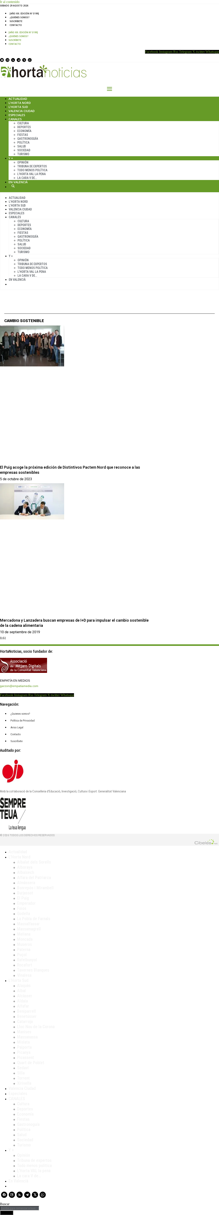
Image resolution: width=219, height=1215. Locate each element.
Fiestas (22, 134)
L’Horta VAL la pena (33, 1170)
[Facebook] (2, 60)
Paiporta (24, 1047)
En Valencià (18, 182)
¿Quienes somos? (20, 17)
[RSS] (13, 60)
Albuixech (25, 872)
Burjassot (25, 893)
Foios (21, 908)
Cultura (23, 123)
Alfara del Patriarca (34, 877)
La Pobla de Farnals (33, 918)
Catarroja (25, 1021)
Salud (21, 146)
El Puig (23, 898)
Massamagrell (29, 929)
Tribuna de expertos (32, 166)
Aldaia (22, 1001)
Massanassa (27, 1037)
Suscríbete (16, 21)
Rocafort (24, 965)
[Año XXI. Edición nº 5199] (24, 13)
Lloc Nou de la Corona (36, 1026)
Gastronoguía (27, 138)
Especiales (17, 115)
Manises (24, 1031)
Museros (24, 944)
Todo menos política (32, 170)
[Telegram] (19, 60)
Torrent (23, 1078)
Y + (11, 158)
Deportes (24, 127)
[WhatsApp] (30, 60)
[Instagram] (7, 60)
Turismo (23, 154)
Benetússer (27, 1016)
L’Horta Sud (18, 107)
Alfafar (23, 1006)
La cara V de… (27, 178)
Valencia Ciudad (22, 111)
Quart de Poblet (30, 1062)
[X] (24, 60)
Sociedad (23, 150)
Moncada (25, 939)
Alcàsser (24, 995)
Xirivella (24, 1083)
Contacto (16, 25)
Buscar (13, 186)
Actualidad (18, 99)
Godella (23, 913)
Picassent (25, 1057)
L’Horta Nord (20, 103)
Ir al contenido (9, 2)
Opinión (22, 162)
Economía (24, 131)
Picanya (23, 1052)
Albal (21, 990)
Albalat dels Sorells (34, 862)
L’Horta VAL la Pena (31, 174)
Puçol (22, 954)
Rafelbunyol (27, 959)
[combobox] (19, 1208)
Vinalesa (24, 975)
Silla (21, 1073)
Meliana (23, 934)
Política (23, 142)
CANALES (17, 1098)
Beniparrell (26, 1011)
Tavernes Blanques (33, 970)
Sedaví (23, 1067)
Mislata (23, 1042)
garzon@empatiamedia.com (19, 686)
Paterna (23, 949)
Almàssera (26, 882)
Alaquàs (24, 985)
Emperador (26, 903)
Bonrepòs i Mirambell (35, 887)
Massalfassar (28, 923)
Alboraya (24, 867)
